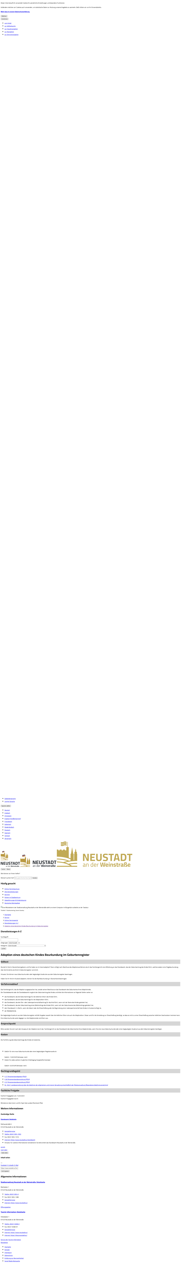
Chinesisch (8, 815)
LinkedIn (11, 1165)
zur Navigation (9, 31)
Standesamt (8, 1119)
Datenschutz (9, 1255)
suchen (3, 948)
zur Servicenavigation (11, 34)
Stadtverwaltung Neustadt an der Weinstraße (23, 1182)
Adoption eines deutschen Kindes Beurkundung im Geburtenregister (26, 926)
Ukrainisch (8, 838)
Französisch (8, 821)
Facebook (4, 1165)
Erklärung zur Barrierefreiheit (14, 1258)
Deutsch (7, 810)
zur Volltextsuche (10, 26)
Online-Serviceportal (11, 920)
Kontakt (7, 1249)
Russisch (7, 830)
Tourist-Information (13, 1212)
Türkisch (7, 835)
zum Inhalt (8, 23)
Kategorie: (4, 945)
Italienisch (8, 824)
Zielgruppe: (4, 942)
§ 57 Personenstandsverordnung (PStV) (17, 1082)
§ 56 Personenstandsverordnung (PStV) (17, 1079)
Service (7, 917)
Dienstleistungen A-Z (11, 923)
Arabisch (7, 813)
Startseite (8, 914)
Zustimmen (5, 19)
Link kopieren (5, 1171)
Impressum (8, 1252)
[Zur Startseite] (66, 866)
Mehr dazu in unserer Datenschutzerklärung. (15, 11)
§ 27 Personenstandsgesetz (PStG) (15, 1076)
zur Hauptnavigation (11, 28)
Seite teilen (5, 1153)
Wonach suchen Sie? (7, 877)
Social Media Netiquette (12, 1261)
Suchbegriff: (4, 936)
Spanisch (7, 832)
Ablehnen (4, 16)
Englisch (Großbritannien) (13, 818)
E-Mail (16, 1165)
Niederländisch (9, 827)
